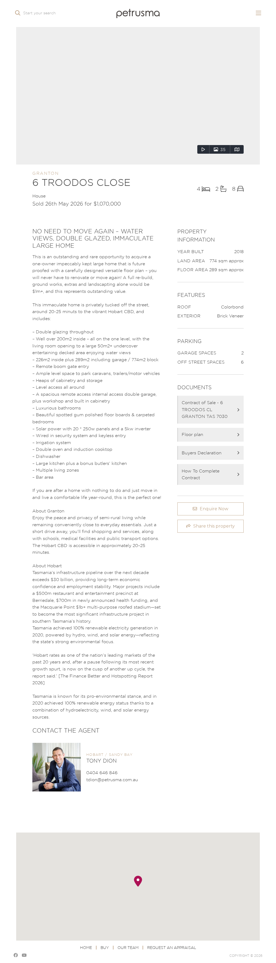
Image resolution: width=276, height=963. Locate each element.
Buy (105, 947)
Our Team (128, 947)
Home (86, 947)
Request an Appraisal (171, 947)
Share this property (214, 526)
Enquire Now (214, 508)
